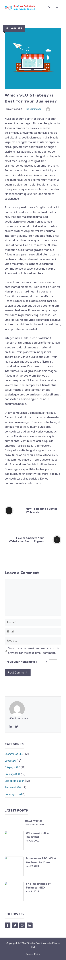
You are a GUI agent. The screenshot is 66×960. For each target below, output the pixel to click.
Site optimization (14, 780)
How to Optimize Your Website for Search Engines (26, 539)
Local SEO (16, 28)
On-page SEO (12, 774)
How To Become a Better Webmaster (41, 510)
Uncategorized (13, 794)
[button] (49, 7)
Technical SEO (13, 787)
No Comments (34, 109)
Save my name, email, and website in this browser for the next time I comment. (33, 651)
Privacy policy (33, 954)
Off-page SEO (12, 767)
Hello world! (33, 821)
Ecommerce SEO (14, 754)
